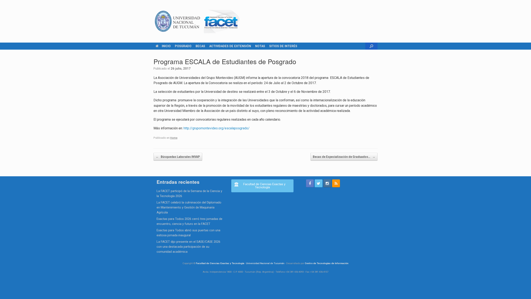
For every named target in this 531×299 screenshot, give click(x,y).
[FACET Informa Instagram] (327, 183)
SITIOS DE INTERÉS (283, 46)
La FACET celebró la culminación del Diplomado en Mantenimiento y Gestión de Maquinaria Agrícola (189, 207)
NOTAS (260, 46)
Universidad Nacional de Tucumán (265, 263)
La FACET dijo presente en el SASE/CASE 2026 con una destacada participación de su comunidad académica (188, 247)
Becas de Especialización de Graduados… (344, 156)
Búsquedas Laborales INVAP (178, 156)
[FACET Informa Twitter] (319, 183)
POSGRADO (183, 46)
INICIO (166, 46)
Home (173, 137)
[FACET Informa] (197, 21)
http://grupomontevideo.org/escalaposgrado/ (217, 128)
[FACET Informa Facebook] (310, 183)
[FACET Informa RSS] (336, 183)
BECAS (200, 46)
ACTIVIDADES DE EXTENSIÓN (230, 46)
